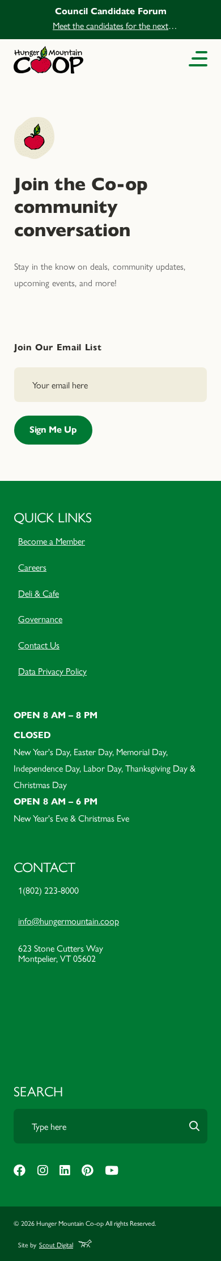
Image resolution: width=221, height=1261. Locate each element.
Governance (40, 618)
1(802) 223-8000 (48, 889)
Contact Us (39, 644)
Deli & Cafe (38, 593)
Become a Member (51, 540)
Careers (32, 566)
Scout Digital (56, 1245)
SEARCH (38, 1091)
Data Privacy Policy (52, 670)
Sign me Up (53, 429)
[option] (110, 19)
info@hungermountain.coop (68, 920)
